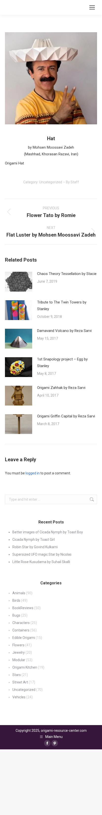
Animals (18, 593)
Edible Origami (23, 638)
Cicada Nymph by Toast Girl (33, 540)
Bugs (16, 615)
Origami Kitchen (24, 667)
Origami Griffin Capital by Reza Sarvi (66, 416)
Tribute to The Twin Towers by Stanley (61, 305)
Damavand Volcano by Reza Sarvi (64, 330)
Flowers (18, 645)
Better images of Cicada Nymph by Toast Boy (47, 532)
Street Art (20, 682)
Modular (18, 660)
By (72, 182)
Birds (16, 600)
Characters (21, 623)
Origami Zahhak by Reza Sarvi (61, 387)
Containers (20, 630)
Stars (16, 675)
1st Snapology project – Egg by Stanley (62, 362)
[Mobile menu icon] (92, 7)
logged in (33, 473)
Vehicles (19, 697)
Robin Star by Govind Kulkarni (35, 547)
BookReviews (22, 608)
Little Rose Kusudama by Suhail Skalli (41, 562)
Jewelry (18, 652)
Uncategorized (50, 182)
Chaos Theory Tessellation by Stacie (67, 274)
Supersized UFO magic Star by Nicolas (42, 554)
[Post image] (18, 282)
